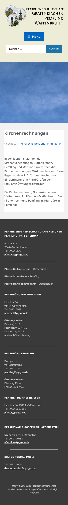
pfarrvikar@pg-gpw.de (16, 442)
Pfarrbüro (54, 143)
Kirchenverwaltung (33, 143)
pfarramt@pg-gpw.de (16, 254)
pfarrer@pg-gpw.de (15, 412)
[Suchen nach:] (26, 49)
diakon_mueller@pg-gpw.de (20, 468)
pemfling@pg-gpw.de (16, 372)
